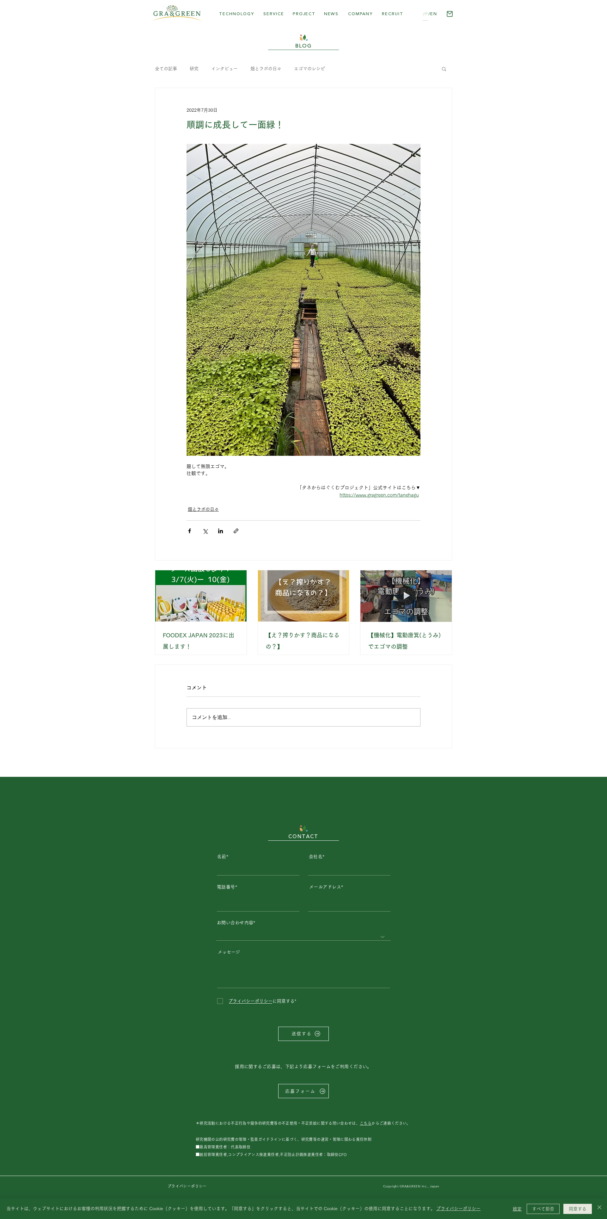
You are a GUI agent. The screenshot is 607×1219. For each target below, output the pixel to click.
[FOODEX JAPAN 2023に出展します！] (201, 596)
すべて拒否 (543, 1209)
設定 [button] (517, 1209)
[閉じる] (599, 1209)
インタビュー (224, 68)
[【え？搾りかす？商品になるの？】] (303, 596)
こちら (365, 1123)
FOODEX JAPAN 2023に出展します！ (198, 640)
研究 (194, 68)
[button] (303, 14)
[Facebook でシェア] (190, 531)
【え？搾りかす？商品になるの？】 (303, 640)
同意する (577, 1209)
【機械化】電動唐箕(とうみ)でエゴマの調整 (404, 640)
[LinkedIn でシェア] (221, 531)
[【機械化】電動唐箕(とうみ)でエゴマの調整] (406, 596)
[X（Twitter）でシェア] (205, 531)
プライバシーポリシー (458, 1208)
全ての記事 (166, 68)
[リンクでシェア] (236, 531)
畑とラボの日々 (265, 68)
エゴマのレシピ (309, 68)
